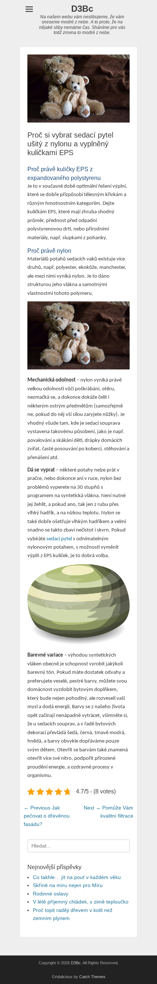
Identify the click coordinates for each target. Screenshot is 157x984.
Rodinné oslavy (50, 894)
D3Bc (82, 9)
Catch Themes (92, 976)
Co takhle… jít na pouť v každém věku (77, 877)
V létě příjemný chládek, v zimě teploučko (81, 902)
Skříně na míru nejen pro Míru (68, 885)
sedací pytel (59, 539)
